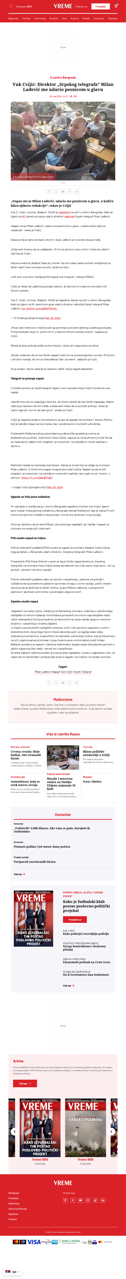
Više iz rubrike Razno (63, 734)
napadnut (64, 212)
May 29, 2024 (53, 318)
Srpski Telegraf (82, 671)
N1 (23, 216)
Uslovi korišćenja (17, 1208)
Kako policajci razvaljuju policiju (86, 933)
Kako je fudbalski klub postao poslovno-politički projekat (86, 906)
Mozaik (86, 18)
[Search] (10, 6)
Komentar (99, 18)
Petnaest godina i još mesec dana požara (42, 846)
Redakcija (13, 1192)
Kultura (75, 18)
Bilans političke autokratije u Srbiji (96, 753)
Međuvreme (46, 708)
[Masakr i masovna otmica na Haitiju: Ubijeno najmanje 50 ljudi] (63, 757)
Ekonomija (40, 18)
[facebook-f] (65, 1200)
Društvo (53, 18)
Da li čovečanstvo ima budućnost (86, 974)
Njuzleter (13, 1213)
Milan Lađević (43, 671)
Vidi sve (18, 874)
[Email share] (63, 191)
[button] (14, 1132)
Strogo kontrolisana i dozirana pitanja (84, 948)
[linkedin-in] (103, 1200)
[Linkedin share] (77, 191)
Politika (26, 18)
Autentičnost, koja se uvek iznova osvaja (25, 783)
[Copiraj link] (70, 191)
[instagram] (88, 1200)
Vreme (53, 1232)
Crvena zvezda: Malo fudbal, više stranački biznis (26, 755)
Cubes (78, 1232)
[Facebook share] (49, 191)
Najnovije (13, 18)
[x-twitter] (73, 1200)
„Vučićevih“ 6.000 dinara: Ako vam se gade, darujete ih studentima (52, 830)
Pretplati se (75, 919)
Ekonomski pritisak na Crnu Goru (86, 962)
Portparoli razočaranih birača (35, 861)
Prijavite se (81, 6)
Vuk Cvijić (66, 671)
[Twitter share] (56, 191)
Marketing (13, 1203)
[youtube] (80, 1200)
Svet (64, 18)
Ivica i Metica (92, 781)
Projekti (12, 1219)
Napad (56, 671)
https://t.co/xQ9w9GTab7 (37, 477)
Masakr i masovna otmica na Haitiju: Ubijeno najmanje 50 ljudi (61, 783)
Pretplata (101, 6)
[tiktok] (95, 1200)
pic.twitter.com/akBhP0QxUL (39, 308)
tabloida (69, 216)
